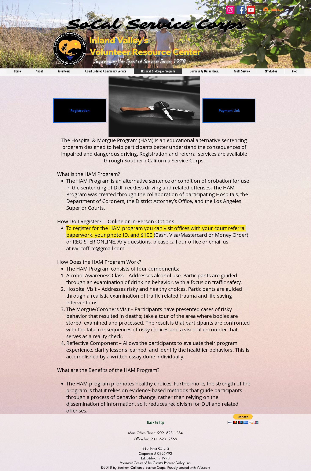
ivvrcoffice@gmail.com (98, 248)
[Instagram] (230, 10)
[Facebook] (241, 10)
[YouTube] (251, 10)
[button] (243, 419)
